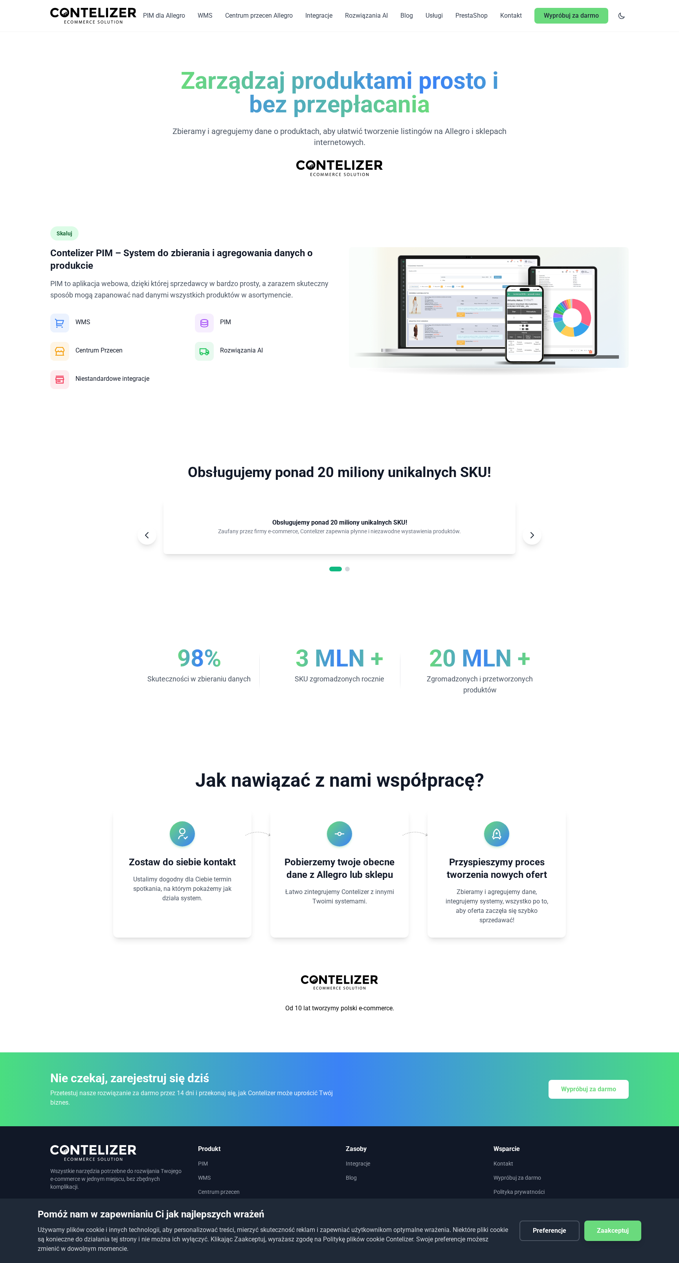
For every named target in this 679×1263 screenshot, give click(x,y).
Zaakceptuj (613, 1230)
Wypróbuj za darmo (588, 1089)
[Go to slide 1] (335, 569)
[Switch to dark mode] (622, 16)
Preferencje (549, 1230)
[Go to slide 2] (347, 569)
